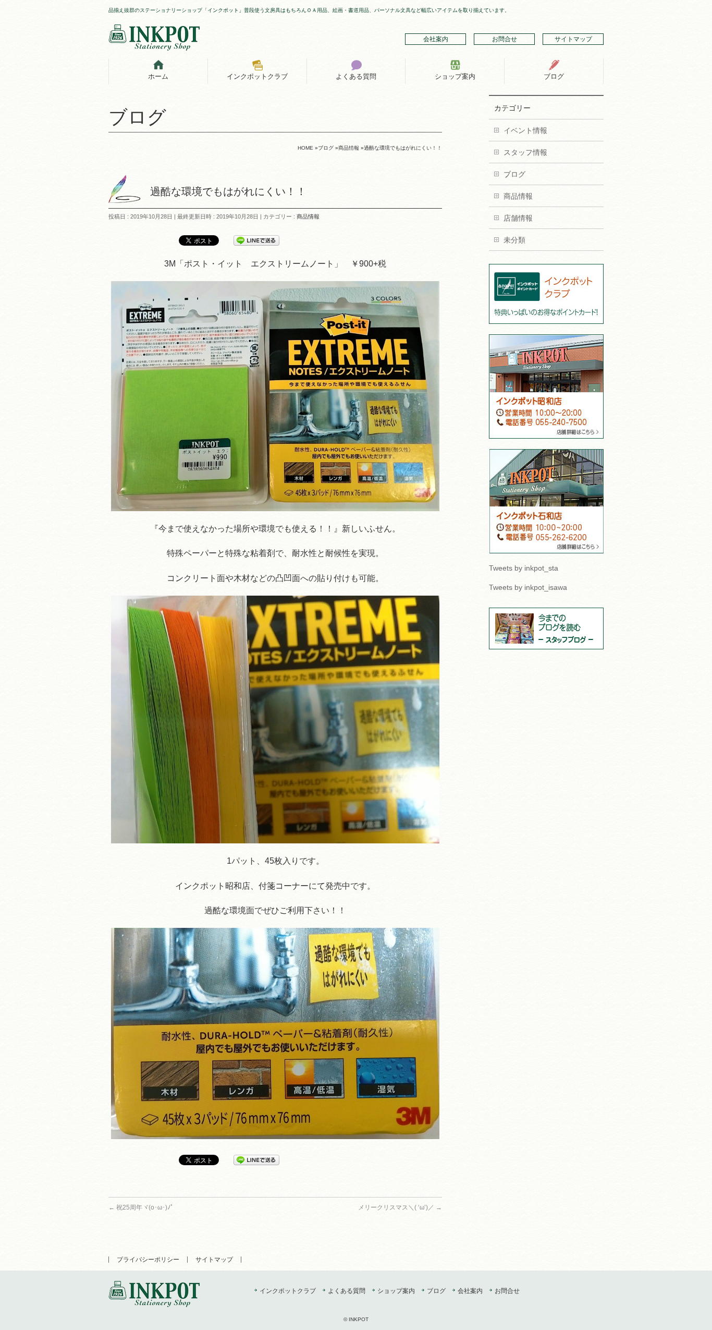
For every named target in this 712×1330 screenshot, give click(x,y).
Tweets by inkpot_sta (523, 568)
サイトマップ (573, 39)
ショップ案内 (396, 1291)
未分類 (514, 240)
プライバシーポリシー (148, 1259)
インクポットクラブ (288, 1291)
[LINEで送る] (256, 240)
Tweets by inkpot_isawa (528, 587)
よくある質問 (346, 1291)
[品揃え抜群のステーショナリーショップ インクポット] (154, 38)
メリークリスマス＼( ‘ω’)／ (400, 1207)
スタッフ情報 (525, 152)
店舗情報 (518, 218)
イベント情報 (525, 130)
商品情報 (308, 216)
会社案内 (435, 39)
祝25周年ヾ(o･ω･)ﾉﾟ (141, 1207)
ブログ (514, 174)
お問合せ (504, 39)
